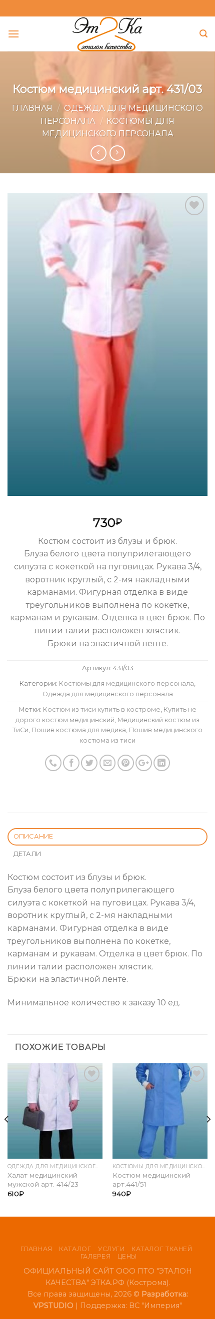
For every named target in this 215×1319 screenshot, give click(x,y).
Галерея (95, 1256)
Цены (127, 1256)
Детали (28, 854)
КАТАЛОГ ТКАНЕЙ (162, 1249)
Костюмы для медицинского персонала (126, 683)
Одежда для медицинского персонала (107, 694)
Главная (32, 108)
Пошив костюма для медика (79, 730)
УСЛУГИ (111, 1249)
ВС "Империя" (155, 1305)
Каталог (75, 1249)
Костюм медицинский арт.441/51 (151, 1179)
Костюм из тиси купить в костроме (101, 709)
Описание (34, 836)
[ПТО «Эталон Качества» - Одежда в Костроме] (107, 33)
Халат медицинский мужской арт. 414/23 (43, 1179)
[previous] (7, 1139)
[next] (208, 1139)
